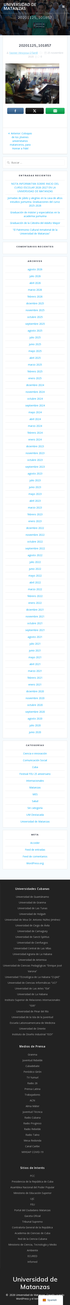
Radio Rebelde (32, 1129)
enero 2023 (35, 521)
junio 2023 (35, 487)
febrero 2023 (35, 514)
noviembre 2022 (35, 534)
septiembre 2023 (35, 466)
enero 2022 (35, 602)
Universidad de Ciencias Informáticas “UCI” (32, 982)
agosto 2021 (35, 637)
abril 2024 (35, 419)
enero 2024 (35, 439)
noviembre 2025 (35, 310)
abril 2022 (35, 582)
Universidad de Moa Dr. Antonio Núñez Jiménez (32, 919)
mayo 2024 (35, 412)
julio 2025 (35, 337)
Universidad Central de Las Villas (32, 948)
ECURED (32, 1256)
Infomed (32, 1261)
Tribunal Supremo (32, 1221)
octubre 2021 (35, 623)
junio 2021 (35, 650)
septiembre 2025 (35, 323)
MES (35, 794)
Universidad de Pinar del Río (32, 1011)
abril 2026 (35, 283)
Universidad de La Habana (32, 994)
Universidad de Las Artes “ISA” (32, 988)
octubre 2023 (35, 460)
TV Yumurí (32, 1077)
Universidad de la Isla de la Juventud (32, 1017)
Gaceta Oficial (32, 1216)
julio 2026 (35, 276)
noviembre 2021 (35, 616)
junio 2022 (35, 568)
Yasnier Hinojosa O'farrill (23, 52)
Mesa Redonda (32, 1140)
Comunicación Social (35, 760)
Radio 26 (32, 1083)
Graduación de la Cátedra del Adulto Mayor (35, 223)
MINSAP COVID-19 (32, 1152)
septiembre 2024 (35, 405)
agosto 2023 (35, 473)
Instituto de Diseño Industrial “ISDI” (32, 1034)
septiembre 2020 (35, 711)
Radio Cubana (32, 1117)
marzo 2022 (35, 589)
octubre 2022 (35, 541)
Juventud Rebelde (32, 1060)
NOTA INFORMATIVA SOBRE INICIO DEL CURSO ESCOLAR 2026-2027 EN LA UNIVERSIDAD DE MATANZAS (35, 187)
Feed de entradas (35, 849)
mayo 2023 (35, 494)
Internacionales (35, 780)
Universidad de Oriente (32, 1028)
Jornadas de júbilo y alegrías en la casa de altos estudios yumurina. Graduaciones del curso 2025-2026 (35, 201)
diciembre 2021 (35, 609)
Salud (35, 801)
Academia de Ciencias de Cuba (32, 1233)
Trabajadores (32, 1094)
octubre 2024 (35, 398)
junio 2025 (35, 344)
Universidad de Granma (32, 902)
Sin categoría (35, 808)
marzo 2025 (35, 364)
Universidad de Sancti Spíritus (32, 937)
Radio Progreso (32, 1123)
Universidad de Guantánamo (32, 896)
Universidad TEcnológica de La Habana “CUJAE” (32, 977)
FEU (32, 1204)
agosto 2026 (35, 269)
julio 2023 (35, 480)
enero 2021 (35, 684)
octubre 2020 (35, 705)
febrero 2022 (35, 596)
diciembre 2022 (35, 528)
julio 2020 (35, 725)
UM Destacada (35, 814)
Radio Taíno (32, 1134)
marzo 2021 (35, 671)
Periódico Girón (32, 1071)
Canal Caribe (32, 1146)
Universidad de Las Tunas (32, 908)
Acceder (35, 843)
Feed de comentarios (35, 856)
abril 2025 (35, 357)
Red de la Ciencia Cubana (32, 1239)
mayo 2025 (35, 351)
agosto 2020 (35, 718)
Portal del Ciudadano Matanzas (32, 1210)
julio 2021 (35, 643)
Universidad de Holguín (32, 914)
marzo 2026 (35, 289)
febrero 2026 (35, 296)
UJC (32, 1198)
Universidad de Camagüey (32, 931)
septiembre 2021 (35, 630)
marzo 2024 (35, 426)
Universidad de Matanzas (20, 7)
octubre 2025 (35, 317)
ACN (32, 1100)
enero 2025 (35, 378)
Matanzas (35, 787)
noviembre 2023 (35, 453)
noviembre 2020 (35, 698)
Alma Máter (32, 1106)
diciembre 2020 (35, 691)
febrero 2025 (35, 371)
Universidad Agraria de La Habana (32, 954)
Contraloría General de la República (32, 1227)
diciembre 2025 (35, 303)
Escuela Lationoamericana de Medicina (32, 1023)
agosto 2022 (35, 555)
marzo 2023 (35, 507)
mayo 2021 (35, 657)
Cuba (35, 767)
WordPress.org (35, 863)
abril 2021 (35, 664)
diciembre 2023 (35, 446)
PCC (32, 1175)
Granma (32, 1054)
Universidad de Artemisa (32, 959)
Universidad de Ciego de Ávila (32, 925)
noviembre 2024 (35, 392)
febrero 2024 (35, 432)
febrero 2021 (35, 677)
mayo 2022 (35, 575)
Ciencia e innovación (35, 753)
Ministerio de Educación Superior (32, 1193)
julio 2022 (35, 562)
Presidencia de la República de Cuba (32, 1181)
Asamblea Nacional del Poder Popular (32, 1187)
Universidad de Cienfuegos (32, 942)
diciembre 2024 (35, 385)
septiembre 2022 (35, 548)
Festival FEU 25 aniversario (35, 774)
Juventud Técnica (32, 1112)
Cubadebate (32, 1066)
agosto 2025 (35, 330)
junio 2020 (35, 732)
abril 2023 (35, 500)
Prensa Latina (32, 1089)
